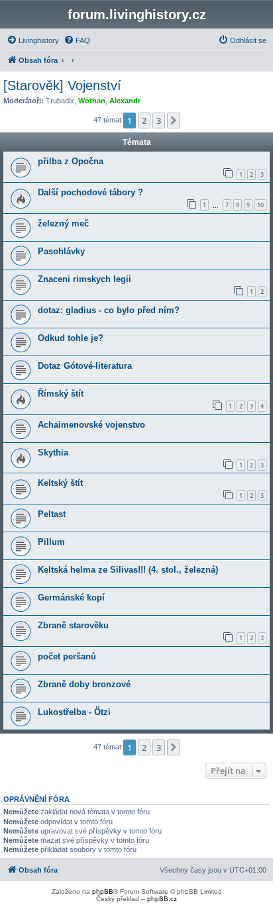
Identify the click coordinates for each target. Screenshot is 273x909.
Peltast (52, 514)
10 (260, 205)
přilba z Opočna (70, 161)
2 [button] (144, 120)
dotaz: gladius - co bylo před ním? (109, 310)
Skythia (53, 452)
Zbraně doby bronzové (84, 684)
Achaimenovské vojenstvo (91, 425)
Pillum (51, 542)
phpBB (102, 891)
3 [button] (158, 120)
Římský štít (60, 394)
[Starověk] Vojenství (62, 85)
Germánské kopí (71, 597)
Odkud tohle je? (70, 338)
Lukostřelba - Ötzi (74, 712)
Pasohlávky (61, 251)
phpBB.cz (162, 898)
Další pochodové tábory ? (90, 192)
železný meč (63, 223)
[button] (173, 120)
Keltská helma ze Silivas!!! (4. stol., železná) (128, 570)
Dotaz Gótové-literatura (85, 366)
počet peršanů (67, 656)
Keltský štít (60, 483)
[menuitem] (33, 40)
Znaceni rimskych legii (84, 279)
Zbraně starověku (73, 625)
